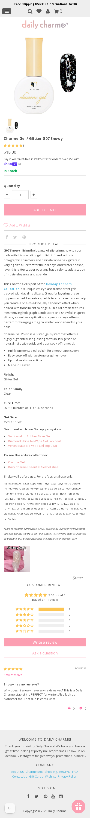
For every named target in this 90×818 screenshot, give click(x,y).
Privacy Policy (67, 776)
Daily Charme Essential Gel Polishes (33, 467)
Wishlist (50, 776)
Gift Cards (36, 776)
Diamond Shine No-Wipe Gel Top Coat (34, 441)
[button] (13, 145)
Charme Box (34, 772)
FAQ (75, 772)
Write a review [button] (45, 642)
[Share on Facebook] (7, 237)
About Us (17, 772)
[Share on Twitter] (15, 237)
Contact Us (19, 776)
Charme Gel (16, 462)
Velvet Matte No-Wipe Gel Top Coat (32, 446)
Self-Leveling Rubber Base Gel (29, 436)
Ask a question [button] (45, 653)
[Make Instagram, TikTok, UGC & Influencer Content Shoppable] (78, 578)
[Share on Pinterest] (24, 237)
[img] (13, 669)
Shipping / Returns (57, 772)
